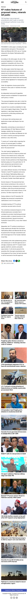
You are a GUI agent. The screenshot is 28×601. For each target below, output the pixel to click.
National (3, 7)
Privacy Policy (19, 590)
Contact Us (8, 590)
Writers (13, 590)
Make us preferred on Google (9, 263)
